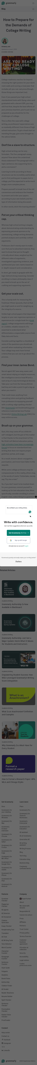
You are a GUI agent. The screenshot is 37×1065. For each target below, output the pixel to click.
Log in (26, 546)
